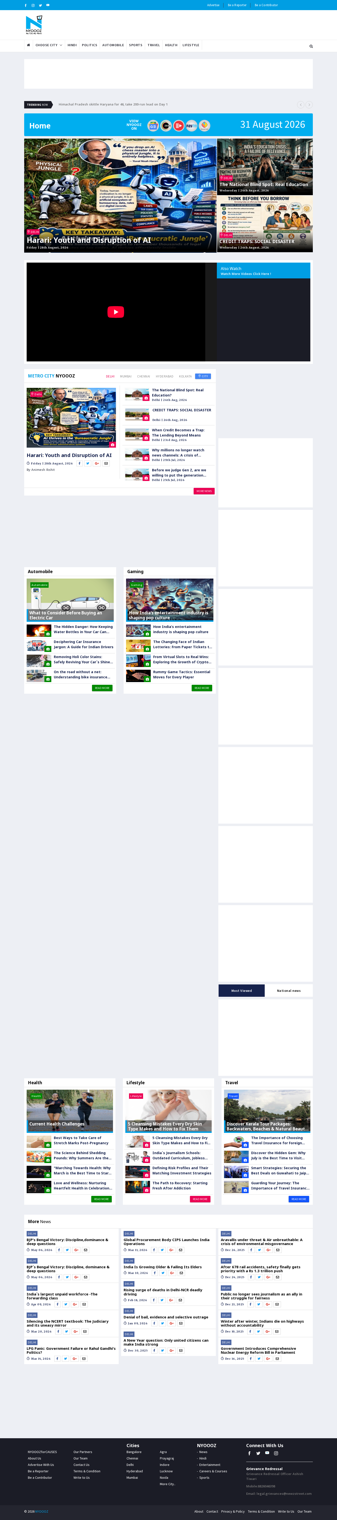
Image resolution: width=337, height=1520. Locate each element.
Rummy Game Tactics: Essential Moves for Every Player (181, 674)
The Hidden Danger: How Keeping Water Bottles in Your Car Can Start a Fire (83, 629)
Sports (135, 45)
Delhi (110, 376)
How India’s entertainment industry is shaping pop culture (180, 629)
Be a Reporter (237, 5)
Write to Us (82, 1477)
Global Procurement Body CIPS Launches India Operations (166, 1242)
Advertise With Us (41, 1464)
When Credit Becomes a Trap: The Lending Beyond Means (178, 432)
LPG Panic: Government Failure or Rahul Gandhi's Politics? (71, 1350)
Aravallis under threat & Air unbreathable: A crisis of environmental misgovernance (261, 1242)
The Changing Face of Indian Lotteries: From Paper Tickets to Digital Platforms (182, 644)
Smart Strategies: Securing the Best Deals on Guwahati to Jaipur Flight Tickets (280, 1171)
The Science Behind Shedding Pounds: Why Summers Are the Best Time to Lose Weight (81, 1155)
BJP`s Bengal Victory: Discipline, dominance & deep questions (68, 1269)
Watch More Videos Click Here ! (246, 274)
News (203, 1452)
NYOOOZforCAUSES (42, 1452)
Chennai (143, 376)
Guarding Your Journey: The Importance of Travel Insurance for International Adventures (280, 1186)
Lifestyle (191, 45)
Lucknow (166, 1471)
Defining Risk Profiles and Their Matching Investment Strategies (181, 1170)
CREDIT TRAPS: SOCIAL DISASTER (257, 241)
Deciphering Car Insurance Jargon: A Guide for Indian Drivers (83, 644)
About (198, 1511)
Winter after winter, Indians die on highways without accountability (262, 1323)
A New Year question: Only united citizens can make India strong (166, 1342)
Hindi (72, 45)
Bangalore (134, 1452)
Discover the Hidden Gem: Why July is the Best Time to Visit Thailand (278, 1155)
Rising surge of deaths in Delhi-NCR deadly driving (163, 1292)
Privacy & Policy (233, 1511)
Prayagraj (167, 1458)
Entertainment (209, 1464)
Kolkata (185, 376)
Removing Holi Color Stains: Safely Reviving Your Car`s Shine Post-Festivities (82, 659)
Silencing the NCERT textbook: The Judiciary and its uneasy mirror (68, 1323)
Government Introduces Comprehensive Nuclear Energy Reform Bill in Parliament (258, 1350)
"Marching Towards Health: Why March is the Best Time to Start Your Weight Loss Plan (82, 1171)
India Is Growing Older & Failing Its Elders (163, 1267)
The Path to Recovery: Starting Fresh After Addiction (179, 1185)
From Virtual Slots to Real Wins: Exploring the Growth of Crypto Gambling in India (181, 659)
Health (171, 45)
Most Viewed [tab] (241, 990)
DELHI (34, 232)
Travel (154, 45)
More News (204, 491)
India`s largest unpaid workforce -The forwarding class (62, 1296)
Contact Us (82, 1464)
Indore (164, 1464)
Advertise (213, 5)
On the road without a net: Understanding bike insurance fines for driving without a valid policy (82, 674)
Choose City (46, 45)
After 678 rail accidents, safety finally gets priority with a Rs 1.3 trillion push (260, 1269)
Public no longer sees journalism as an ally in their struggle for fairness (261, 1296)
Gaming (135, 571)
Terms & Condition (87, 1471)
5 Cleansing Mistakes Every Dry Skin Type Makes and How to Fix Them (180, 1140)
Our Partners (83, 1452)
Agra (163, 1452)
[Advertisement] (120, 532)
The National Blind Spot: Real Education (264, 184)
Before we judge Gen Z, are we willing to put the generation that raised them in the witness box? (180, 473)
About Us (34, 1458)
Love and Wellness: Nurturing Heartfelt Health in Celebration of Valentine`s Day (81, 1186)
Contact (212, 1511)
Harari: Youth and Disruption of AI (89, 240)
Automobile (113, 45)
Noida (164, 1477)
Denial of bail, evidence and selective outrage (166, 1317)
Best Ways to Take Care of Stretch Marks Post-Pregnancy (81, 1140)
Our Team (81, 1458)
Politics (89, 45)
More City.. (167, 1484)
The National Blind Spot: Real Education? (178, 392)
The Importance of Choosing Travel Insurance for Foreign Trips (277, 1140)
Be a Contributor (266, 5)
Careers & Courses (213, 1471)
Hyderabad (165, 376)
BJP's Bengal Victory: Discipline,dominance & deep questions (67, 1242)
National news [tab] (289, 990)
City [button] (204, 376)
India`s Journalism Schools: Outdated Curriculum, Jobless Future (178, 1155)
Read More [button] (102, 688)
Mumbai (125, 376)
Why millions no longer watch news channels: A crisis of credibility (178, 453)
